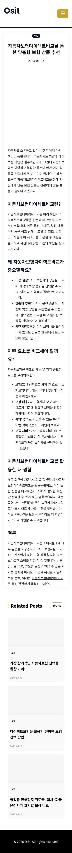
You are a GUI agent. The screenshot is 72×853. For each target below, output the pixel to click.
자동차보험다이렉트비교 (33, 179)
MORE (57, 605)
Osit (12, 10)
